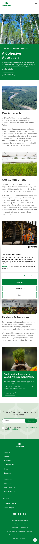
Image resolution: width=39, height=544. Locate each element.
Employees (27, 535)
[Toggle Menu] (36, 4)
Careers (7, 469)
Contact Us (8, 479)
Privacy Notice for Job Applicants (16, 531)
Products (7, 457)
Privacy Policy (31, 427)
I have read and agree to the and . (21, 428)
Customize (18, 288)
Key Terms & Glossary (15, 535)
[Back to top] (35, 540)
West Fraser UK (9, 487)
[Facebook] (19, 514)
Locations (7, 483)
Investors (7, 461)
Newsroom (8, 473)
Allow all (19, 282)
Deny (19, 295)
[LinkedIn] (14, 514)
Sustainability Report (11, 503)
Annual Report (9, 507)
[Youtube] (24, 514)
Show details (28, 276)
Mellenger (22, 538)
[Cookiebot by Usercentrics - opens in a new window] (28, 247)
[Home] (6, 4)
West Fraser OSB (10, 491)
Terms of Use (13, 429)
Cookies (29, 531)
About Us (7, 452)
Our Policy (7, 74)
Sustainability (9, 465)
